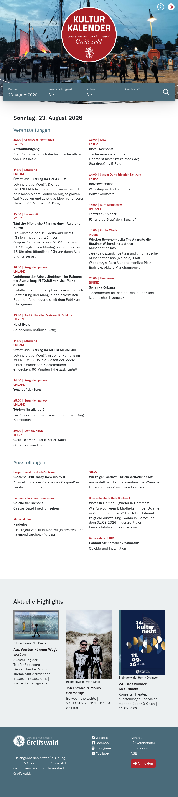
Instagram (103, 748)
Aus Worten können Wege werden (35, 652)
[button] (171, 6)
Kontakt (137, 738)
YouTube (102, 753)
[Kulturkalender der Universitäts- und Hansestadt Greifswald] (89, 34)
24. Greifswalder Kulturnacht (133, 686)
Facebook (102, 743)
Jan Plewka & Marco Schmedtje (83, 690)
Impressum (139, 748)
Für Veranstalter (143, 743)
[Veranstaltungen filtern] (166, 92)
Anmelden (145, 763)
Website (101, 738)
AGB (134, 753)
